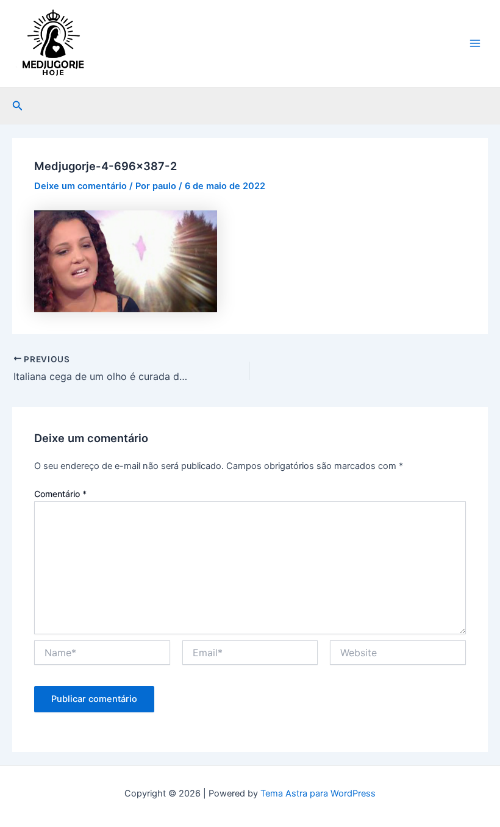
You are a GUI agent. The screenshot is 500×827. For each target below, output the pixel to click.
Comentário (60, 494)
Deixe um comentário (80, 186)
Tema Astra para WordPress (318, 793)
